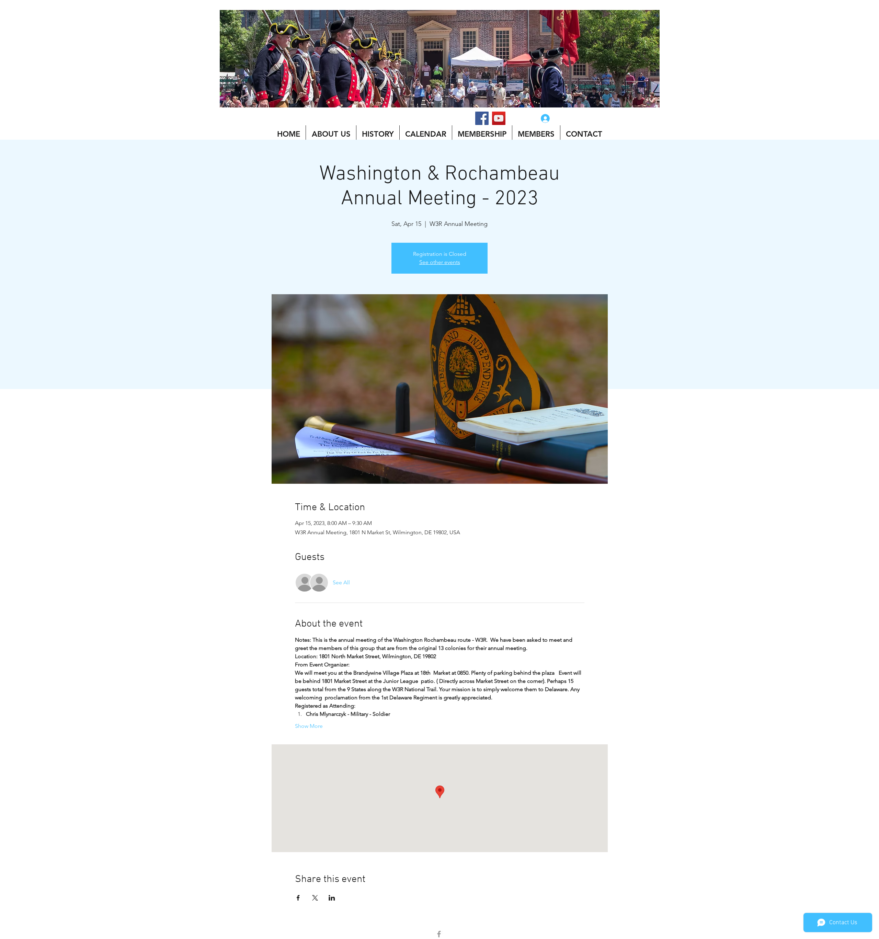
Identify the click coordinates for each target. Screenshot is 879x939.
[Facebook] (482, 118)
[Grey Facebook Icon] (439, 934)
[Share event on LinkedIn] (332, 898)
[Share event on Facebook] (298, 898)
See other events (439, 262)
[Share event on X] (315, 898)
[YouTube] (498, 118)
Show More (309, 726)
